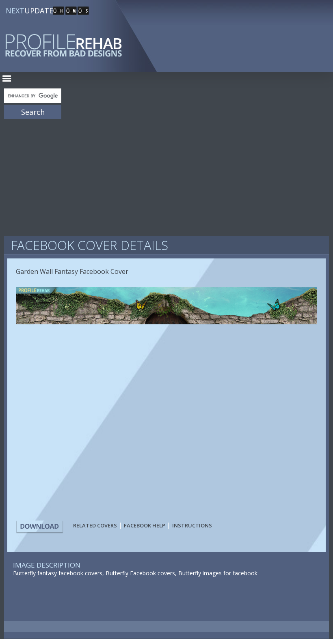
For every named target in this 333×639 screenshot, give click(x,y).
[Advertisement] (166, 174)
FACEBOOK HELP (144, 525)
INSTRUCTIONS (192, 525)
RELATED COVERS (95, 525)
